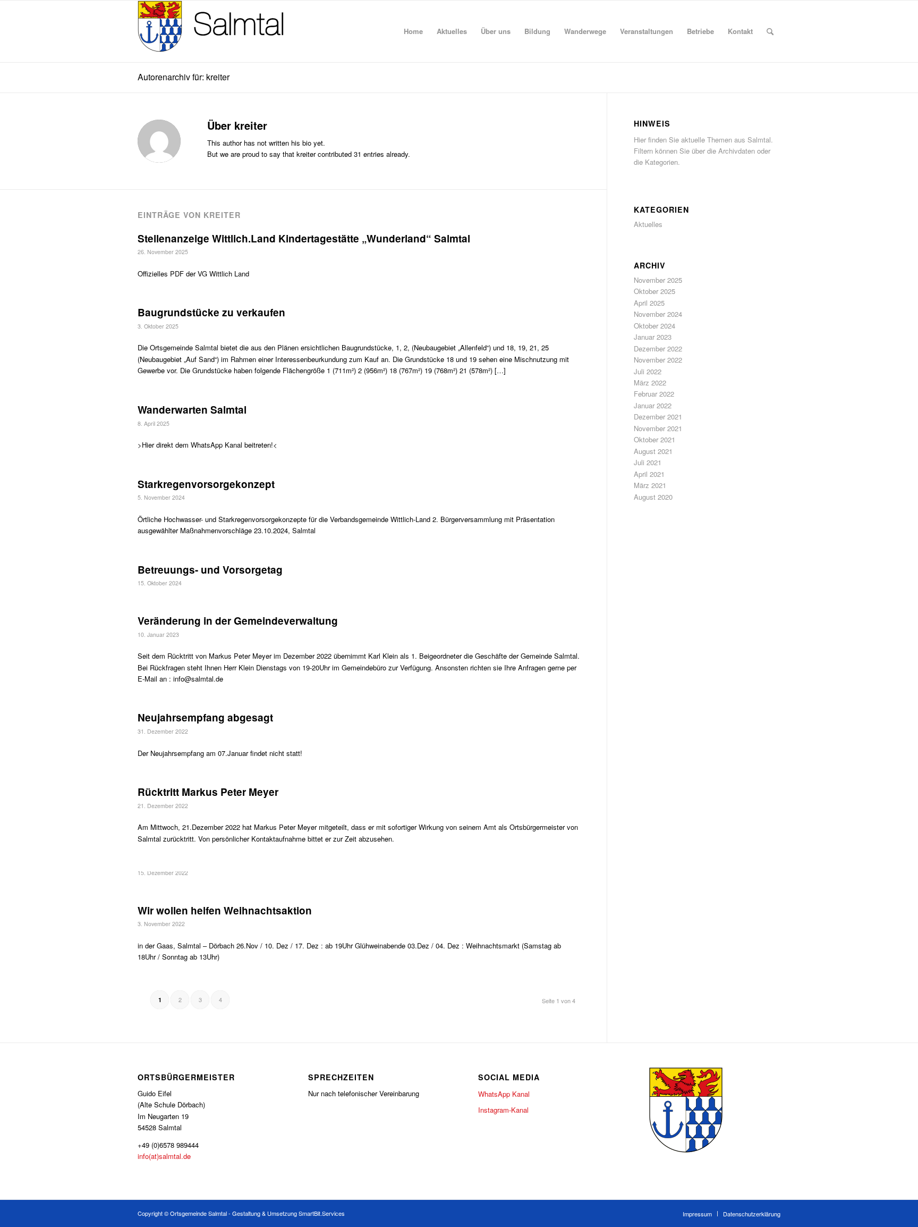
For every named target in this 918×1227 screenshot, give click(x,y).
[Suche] (770, 31)
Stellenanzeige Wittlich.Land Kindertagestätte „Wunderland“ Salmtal (304, 238)
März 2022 (650, 382)
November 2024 (658, 314)
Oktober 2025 (654, 291)
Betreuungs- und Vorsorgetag (210, 569)
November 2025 (658, 280)
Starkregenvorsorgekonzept (206, 484)
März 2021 (650, 485)
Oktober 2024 (654, 326)
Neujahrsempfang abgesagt (205, 717)
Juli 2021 (647, 462)
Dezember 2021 (658, 416)
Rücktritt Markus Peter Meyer (208, 792)
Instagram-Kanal (503, 1110)
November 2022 (658, 360)
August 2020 (653, 497)
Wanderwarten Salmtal (192, 409)
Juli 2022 (647, 371)
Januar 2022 (653, 405)
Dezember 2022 (658, 348)
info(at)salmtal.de (164, 1156)
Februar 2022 (654, 394)
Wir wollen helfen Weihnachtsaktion (225, 910)
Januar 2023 (653, 337)
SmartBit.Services (322, 1213)
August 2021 (653, 451)
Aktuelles (648, 224)
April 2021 (649, 474)
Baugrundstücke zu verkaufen (211, 312)
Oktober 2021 (654, 439)
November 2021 (658, 428)
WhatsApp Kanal (504, 1094)
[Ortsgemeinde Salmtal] (217, 31)
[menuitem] (413, 31)
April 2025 (649, 303)
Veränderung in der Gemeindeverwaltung (238, 621)
